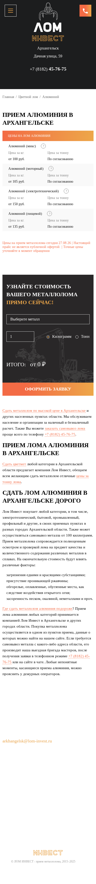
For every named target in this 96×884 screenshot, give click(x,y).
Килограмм (61, 336)
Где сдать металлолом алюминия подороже (37, 609)
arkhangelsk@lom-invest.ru (27, 740)
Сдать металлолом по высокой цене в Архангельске (44, 411)
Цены (7, 796)
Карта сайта (54, 796)
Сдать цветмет (14, 464)
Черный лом (64, 788)
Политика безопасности (22, 804)
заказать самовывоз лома (65, 428)
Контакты (28, 796)
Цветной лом (28, 97)
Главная (8, 97)
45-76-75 (48, 69)
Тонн (85, 336)
